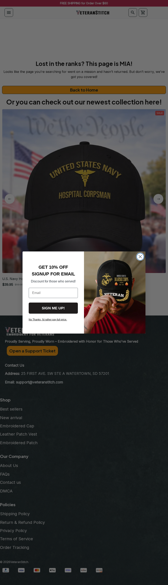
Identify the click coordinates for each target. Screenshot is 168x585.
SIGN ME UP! (53, 308)
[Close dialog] (140, 256)
